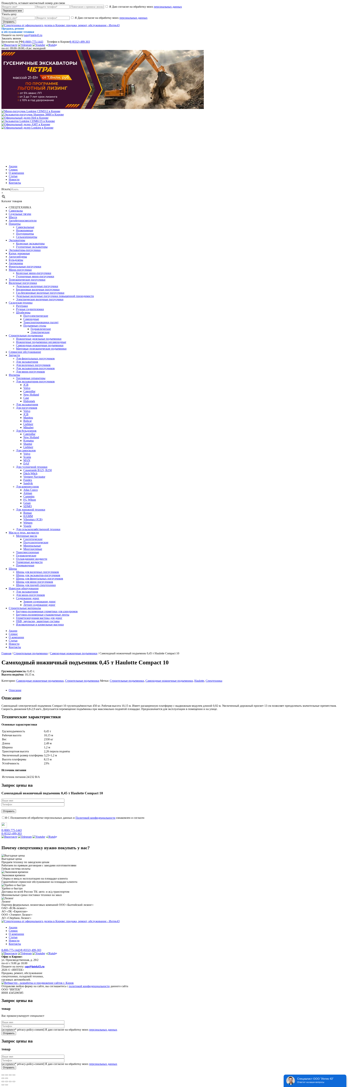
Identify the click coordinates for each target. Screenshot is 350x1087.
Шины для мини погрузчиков (34, 581)
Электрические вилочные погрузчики (39, 299)
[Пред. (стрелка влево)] (2, 1078)
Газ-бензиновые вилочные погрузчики (40, 292)
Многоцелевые (32, 549)
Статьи (13, 176)
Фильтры (14, 374)
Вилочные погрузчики (23, 282)
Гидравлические (41, 328)
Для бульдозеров (26, 430)
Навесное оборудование (24, 588)
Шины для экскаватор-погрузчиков (38, 575)
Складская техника (20, 302)
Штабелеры (23, 312)
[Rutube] (51, 45)
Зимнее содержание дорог (39, 601)
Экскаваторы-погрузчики (25, 250)
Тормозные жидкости (29, 562)
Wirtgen (27, 522)
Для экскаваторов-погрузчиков (35, 368)
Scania (27, 457)
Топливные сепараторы (30, 378)
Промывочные (25, 565)
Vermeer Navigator (34, 476)
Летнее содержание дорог (39, 604)
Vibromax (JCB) (32, 519)
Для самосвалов (26, 450)
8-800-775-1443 (10, 950)
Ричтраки (22, 305)
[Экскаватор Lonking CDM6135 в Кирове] (28, 121)
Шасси (13, 217)
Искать (5, 189)
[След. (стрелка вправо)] (6, 1078)
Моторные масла (26, 535)
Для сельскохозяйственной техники (38, 529)
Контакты (15, 182)
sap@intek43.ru (33, 35)
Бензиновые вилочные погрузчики (38, 289)
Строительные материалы (25, 608)
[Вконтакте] (9, 45)
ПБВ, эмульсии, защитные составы (38, 621)
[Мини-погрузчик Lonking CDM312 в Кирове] (30, 111)
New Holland (31, 394)
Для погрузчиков (26, 407)
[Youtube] (38, 45)
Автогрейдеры (18, 256)
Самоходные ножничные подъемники (39, 345)
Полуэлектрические (35, 315)
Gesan (27, 503)
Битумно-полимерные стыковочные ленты (42, 614)
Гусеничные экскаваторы (32, 246)
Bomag (27, 512)
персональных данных (168, 6)
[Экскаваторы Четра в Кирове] (102, 107)
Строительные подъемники (26, 335)
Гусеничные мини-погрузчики (35, 276)
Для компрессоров (27, 486)
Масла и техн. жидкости (24, 532)
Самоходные (31, 319)
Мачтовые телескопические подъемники (41, 348)
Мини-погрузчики (20, 269)
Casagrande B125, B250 (37, 470)
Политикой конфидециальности (95, 817)
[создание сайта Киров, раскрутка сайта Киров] (37, 982)
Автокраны (16, 263)
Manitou (28, 417)
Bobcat (27, 420)
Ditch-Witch (30, 473)
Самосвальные (25, 227)
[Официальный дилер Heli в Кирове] (24, 117)
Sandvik (28, 483)
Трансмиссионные (27, 552)
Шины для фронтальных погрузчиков (39, 578)
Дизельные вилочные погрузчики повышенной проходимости (55, 296)
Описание (15, 690)
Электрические (40, 332)
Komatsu (28, 440)
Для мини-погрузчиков (30, 371)
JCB (25, 384)
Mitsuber (28, 427)
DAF (26, 463)
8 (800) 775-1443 (33, 41)
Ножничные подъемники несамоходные (41, 342)
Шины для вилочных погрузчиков (37, 572)
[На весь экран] (10, 1075)
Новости (14, 179)
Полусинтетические (35, 542)
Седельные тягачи (20, 214)
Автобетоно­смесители (23, 220)
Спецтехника (214, 680)
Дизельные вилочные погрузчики (37, 286)
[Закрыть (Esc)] (2, 1075)
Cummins (28, 496)
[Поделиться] (6, 1075)
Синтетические (32, 539)
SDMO (27, 506)
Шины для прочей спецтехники (36, 585)
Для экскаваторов (27, 361)
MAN (26, 460)
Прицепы (15, 223)
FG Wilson (29, 499)
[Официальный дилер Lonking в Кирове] (27, 127)
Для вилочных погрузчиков (33, 365)
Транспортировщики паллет (41, 322)
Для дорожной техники (30, 509)
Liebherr (28, 424)
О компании (16, 172)
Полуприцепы (25, 233)
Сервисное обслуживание (25, 351)
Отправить (9, 21)
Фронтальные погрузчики (25, 266)
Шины (13, 568)
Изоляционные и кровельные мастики (40, 624)
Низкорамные (24, 230)
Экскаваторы (17, 240)
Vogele (27, 526)
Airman (27, 493)
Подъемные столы (34, 325)
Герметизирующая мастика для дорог (39, 618)
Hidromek (29, 401)
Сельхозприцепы (26, 236)
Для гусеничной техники (31, 466)
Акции (13, 166)
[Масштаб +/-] (13, 1075)
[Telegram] (25, 45)
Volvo (26, 388)
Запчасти (14, 355)
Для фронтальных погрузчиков (35, 358)
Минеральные (32, 545)
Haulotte (199, 680)
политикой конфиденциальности (89, 986)
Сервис (13, 169)
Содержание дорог (27, 598)
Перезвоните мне (12, 10)
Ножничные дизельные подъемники (38, 338)
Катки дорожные (19, 253)
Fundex (27, 480)
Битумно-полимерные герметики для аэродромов (47, 611)
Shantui (27, 443)
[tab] (179, 690)
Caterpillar (29, 391)
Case (26, 397)
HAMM (28, 516)
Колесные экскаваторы (30, 243)
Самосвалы (16, 210)
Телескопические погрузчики (27, 279)
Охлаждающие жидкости (31, 558)
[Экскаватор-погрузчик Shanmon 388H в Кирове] (32, 114)
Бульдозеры (16, 259)
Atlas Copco (30, 489)
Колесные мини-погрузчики (33, 273)
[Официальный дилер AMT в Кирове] (25, 124)
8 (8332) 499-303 (80, 41)
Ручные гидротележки (30, 309)
